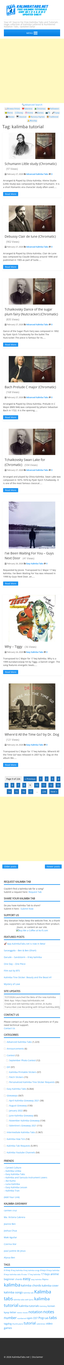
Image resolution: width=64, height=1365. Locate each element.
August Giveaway (18, 1105)
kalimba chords (31, 1285)
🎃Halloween (53, 108)
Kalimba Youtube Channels (21, 1152)
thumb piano (17, 1323)
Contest (11, 1055)
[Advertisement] (32, 71)
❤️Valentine (27, 108)
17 (31, 791)
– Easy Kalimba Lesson (15, 1187)
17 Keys (45, 1274)
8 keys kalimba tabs (12, 1274)
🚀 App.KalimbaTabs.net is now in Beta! (24, 943)
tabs (53, 1317)
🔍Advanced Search (32, 104)
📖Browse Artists (12, 108)
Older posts (10, 866)
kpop (6, 1312)
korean (51, 1305)
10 (36, 785)
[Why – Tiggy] (32, 618)
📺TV (48, 112)
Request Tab (35, 891)
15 (16, 791)
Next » (54, 791)
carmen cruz (10, 1210)
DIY (8, 1067)
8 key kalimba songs (31, 1270)
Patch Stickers (16, 1077)
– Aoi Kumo (10, 1180)
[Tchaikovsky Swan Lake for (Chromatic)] (32, 442)
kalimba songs (13, 1292)
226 (44, 791)
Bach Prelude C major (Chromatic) (30, 387)
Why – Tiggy (13, 646)
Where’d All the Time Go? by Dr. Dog (32, 734)
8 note (24, 1274)
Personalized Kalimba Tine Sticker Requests (32, 1082)
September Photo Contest (22, 1060)
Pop (41, 1318)
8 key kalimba (17, 1270)
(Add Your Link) (12, 1197)
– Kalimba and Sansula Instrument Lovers (25, 1177)
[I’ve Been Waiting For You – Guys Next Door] (32, 525)
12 (51, 785)
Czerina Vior (10, 1244)
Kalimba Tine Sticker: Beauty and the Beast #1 (28, 977)
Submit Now (27, 908)
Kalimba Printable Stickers (23, 1072)
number (10, 1317)
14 (9, 791)
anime (54, 1274)
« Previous (30, 778)
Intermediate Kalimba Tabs (21, 1132)
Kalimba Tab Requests (18, 1145)
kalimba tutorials (29, 1306)
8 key (8, 1270)
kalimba (12, 1285)
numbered (21, 1318)
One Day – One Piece (14, 963)
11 (44, 785)
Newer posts (53, 866)
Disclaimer (37, 1356)
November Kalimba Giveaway (24, 1120)
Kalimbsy (43, 1306)
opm (29, 1318)
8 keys (43, 1270)
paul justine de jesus (15, 1250)
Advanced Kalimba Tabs (37, 174)
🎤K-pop (55, 112)
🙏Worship (32, 120)
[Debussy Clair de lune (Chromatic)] (32, 218)
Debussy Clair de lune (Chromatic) (30, 236)
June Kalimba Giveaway (21, 1115)
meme (19, 1313)
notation (35, 1311)
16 (23, 791)
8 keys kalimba (53, 1270)
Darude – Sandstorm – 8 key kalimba (23, 957)
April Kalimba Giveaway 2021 (24, 1100)
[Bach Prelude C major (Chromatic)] (32, 369)
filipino (45, 1279)
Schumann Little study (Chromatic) (31, 164)
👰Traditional (52, 116)
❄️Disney (19, 112)
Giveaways (12, 1095)
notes (48, 1311)
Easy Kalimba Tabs (34, 563)
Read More (10, 193)
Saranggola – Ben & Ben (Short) (20, 950)
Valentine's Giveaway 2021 (23, 1125)
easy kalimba (36, 1279)
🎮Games (39, 112)
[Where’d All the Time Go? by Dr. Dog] (32, 706)
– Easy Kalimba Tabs (14, 1174)
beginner (9, 1279)
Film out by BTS (12, 970)
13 (58, 785)
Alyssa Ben (9, 1257)
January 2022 (16, 1110)
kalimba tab (28, 1292)
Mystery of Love (12, 984)
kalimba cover (50, 1285)
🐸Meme (9, 112)
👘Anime (29, 112)
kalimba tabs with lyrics (24, 1299)
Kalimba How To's (16, 1139)
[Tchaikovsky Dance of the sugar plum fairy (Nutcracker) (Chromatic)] (32, 291)
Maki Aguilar (10, 1237)
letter (13, 1312)
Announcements (15, 1048)
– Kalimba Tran (12, 1190)
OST (35, 1318)
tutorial (30, 1323)
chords (18, 1279)
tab (46, 1318)
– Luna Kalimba (12, 1184)
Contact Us (9, 1028)
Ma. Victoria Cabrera (14, 1217)
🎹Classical (21, 116)
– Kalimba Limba (12, 1170)
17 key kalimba (33, 1274)
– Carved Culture (12, 1167)
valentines (41, 1323)
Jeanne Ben (10, 1223)
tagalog (8, 1323)
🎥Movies (10, 116)
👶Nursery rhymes (36, 116)
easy (26, 1278)
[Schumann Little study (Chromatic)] (32, 146)
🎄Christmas (40, 108)
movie (25, 1312)
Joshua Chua (10, 1230)
